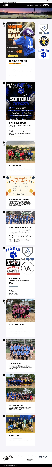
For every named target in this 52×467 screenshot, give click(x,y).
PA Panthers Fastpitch (12, 291)
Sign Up (8, 0)
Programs (31, 5)
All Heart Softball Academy (13, 288)
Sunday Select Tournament (16, 405)
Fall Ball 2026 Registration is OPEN (18, 61)
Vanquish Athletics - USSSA (13, 294)
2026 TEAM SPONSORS (14, 278)
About (28, 5)
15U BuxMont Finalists (15, 363)
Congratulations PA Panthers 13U (17, 325)
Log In (4, 0)
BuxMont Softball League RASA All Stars (19, 199)
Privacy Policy (42, 465)
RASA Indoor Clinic (14, 436)
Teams (40, 5)
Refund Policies (37, 465)
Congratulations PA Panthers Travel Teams (20, 228)
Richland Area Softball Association (9, 2)
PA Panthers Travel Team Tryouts (17, 123)
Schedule (36, 5)
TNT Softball (11, 283)
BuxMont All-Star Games (15, 166)
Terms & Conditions (47, 465)
